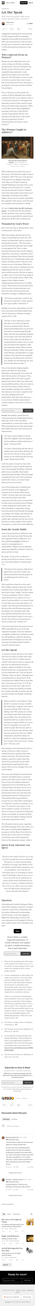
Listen (31, 23)
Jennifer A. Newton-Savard (14, 1179)
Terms (24, 1290)
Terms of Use (27, 1087)
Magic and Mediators (10, 1236)
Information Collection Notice (21, 1089)
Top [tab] (4, 1214)
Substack (8, 1302)
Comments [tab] (6, 1119)
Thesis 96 (5, 9)
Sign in (31, 3)
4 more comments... (8, 1204)
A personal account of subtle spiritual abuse (11, 1254)
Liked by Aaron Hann (13, 1139)
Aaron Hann (10, 22)
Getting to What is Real (9, 1239)
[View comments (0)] (10, 1231)
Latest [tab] (9, 1214)
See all (5, 1265)
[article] (17, 1225)
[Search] (31, 1214)
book (5, 33)
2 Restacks (24, 1098)
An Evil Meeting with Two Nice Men (12, 1249)
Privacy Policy (17, 1091)
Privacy (18, 1290)
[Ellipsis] (32, 1137)
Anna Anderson (14, 1241)
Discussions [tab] (16, 1214)
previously (16, 541)
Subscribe (24, 3)
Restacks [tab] (14, 1119)
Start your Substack (12, 1297)
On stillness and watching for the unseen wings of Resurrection (13, 1225)
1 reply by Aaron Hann (15, 1173)
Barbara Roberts (11, 1137)
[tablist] (10, 1119)
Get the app (27, 1297)
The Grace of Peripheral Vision (11, 1220)
